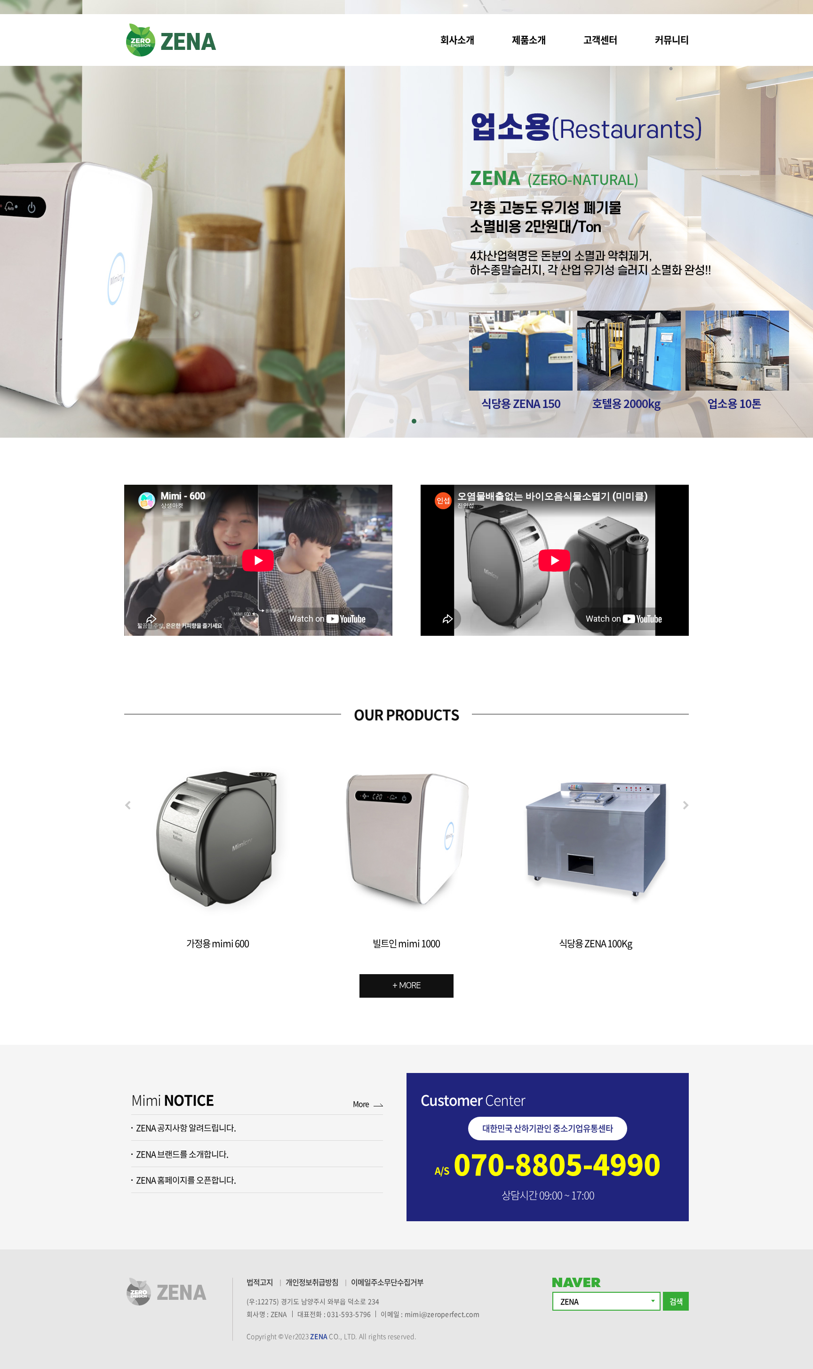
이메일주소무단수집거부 (387, 1282)
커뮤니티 (672, 40)
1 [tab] (391, 421)
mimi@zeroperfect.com (442, 1314)
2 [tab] (399, 421)
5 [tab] (421, 421)
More (361, 1103)
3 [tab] (406, 421)
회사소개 (457, 40)
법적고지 (260, 1282)
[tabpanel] (406, 219)
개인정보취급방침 (312, 1282)
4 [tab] (414, 421)
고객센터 (600, 40)
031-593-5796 (349, 1314)
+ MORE (406, 986)
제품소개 (529, 40)
